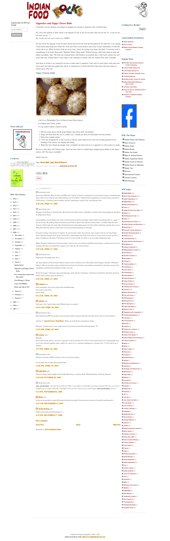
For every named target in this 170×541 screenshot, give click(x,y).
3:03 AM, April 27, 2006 (47, 249)
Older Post (116, 424)
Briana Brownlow (129, 292)
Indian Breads (130, 149)
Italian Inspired (128, 471)
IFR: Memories (128, 303)
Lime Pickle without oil (131, 70)
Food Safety (128, 445)
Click (125, 207)
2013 (15, 209)
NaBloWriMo (128, 193)
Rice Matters (128, 493)
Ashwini (41, 301)
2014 (15, 205)
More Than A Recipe (130, 196)
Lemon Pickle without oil (132, 68)
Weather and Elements (131, 363)
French (126, 448)
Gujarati (126, 326)
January (18, 298)
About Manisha (129, 41)
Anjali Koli (42, 371)
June (17, 255)
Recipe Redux (128, 357)
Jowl (125, 476)
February (18, 294)
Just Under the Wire (130, 400)
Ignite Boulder (128, 456)
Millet (125, 482)
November (19, 238)
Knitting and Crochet (130, 286)
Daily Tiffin (127, 374)
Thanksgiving (128, 502)
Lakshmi (41, 284)
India (125, 218)
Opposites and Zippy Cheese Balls (54, 23)
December (18, 235)
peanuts (126, 422)
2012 (15, 212)
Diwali (126, 213)
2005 (15, 302)
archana (41, 335)
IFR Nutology (130, 181)
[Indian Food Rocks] (141, 10)
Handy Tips (129, 168)
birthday (126, 366)
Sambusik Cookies (130, 496)
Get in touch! (128, 44)
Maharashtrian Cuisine (131, 250)
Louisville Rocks (129, 238)
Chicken (126, 261)
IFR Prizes (127, 388)
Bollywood (127, 371)
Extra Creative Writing (131, 439)
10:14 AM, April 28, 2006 (47, 307)
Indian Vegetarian (129, 199)
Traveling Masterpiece (131, 315)
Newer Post (40, 424)
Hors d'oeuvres (130, 143)
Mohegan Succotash (130, 485)
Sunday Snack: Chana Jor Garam (134, 79)
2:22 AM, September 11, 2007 (49, 403)
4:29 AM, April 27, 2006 (47, 279)
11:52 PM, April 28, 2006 (47, 329)
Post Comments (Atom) (53, 429)
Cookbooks (127, 267)
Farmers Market (129, 442)
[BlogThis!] (39, 173)
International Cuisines (132, 174)
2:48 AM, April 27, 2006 (47, 203)
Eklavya (126, 377)
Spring (126, 360)
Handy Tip (127, 227)
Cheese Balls (44, 162)
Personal (126, 352)
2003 (15, 308)
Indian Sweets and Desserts (133, 241)
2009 (15, 222)
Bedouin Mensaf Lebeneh (132, 428)
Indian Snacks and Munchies (133, 224)
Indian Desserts (129, 278)
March (17, 291)
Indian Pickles (128, 281)
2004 (15, 305)
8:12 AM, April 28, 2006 (47, 295)
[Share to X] (41, 173)
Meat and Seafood (129, 204)
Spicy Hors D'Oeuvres (58, 162)
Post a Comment (41, 420)
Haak (125, 451)
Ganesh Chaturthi (129, 247)
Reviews (128, 171)
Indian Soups (129, 146)
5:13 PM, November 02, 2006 (49, 391)
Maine (125, 343)
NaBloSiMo (127, 490)
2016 (15, 198)
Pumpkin (126, 411)
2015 (15, 202)
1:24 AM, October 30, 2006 (48, 377)
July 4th (126, 397)
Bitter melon (128, 431)
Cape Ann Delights (20, 283)
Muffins (126, 488)
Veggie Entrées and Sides (132, 210)
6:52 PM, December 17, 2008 (49, 415)
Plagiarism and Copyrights (132, 312)
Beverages (127, 258)
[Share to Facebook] (44, 173)
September (19, 245)
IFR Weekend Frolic (130, 216)
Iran (125, 465)
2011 (15, 215)
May (16, 258)
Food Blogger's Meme (22, 280)
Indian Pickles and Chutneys (135, 139)
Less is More (128, 405)
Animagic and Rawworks (132, 369)
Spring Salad (18, 265)
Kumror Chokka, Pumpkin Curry (134, 73)
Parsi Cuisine (128, 349)
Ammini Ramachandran (131, 233)
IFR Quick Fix (128, 301)
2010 (15, 219)
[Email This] (37, 173)
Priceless (126, 354)
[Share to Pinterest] (46, 173)
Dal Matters (127, 244)
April (17, 262)
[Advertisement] (20, 81)
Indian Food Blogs (130, 335)
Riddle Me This (128, 414)
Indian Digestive (129, 459)
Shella (40, 397)
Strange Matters (129, 420)
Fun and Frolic (128, 295)
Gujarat (126, 386)
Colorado (127, 318)
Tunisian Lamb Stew (130, 87)
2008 (15, 225)
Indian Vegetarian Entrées (134, 158)
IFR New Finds (128, 332)
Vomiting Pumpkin (130, 505)
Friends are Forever (130, 383)
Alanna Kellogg (43, 408)
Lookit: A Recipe (129, 408)
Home (78, 424)
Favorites (127, 380)
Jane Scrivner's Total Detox (54, 321)
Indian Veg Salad (129, 306)
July (16, 252)
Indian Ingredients (130, 462)
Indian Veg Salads (131, 152)
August (17, 248)
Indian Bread (128, 275)
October (18, 242)
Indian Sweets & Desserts (134, 162)
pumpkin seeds (129, 507)
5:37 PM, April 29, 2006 (47, 349)
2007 (15, 229)
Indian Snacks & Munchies (134, 165)
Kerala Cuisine (128, 284)
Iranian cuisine (128, 468)
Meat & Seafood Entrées (133, 155)
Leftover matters (129, 340)
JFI (125, 394)
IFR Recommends (129, 454)
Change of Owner (129, 434)
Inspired (126, 391)
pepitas (126, 425)
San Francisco (128, 499)
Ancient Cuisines (131, 177)
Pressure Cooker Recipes (132, 230)
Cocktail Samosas (129, 76)
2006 (15, 232)
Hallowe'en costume (130, 329)
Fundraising (128, 272)
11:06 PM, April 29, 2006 (47, 365)
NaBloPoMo (127, 201)
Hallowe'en (127, 235)
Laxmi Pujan (128, 403)
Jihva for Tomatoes (130, 473)
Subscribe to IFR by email (20, 24)
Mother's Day (128, 309)
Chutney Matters (129, 264)
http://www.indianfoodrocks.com (94, 537)
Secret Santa (128, 417)
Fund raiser (127, 269)
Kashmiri (126, 479)
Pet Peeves (127, 252)
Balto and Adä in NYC (22, 287)
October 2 (127, 289)
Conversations (128, 320)
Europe (126, 323)
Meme (125, 346)
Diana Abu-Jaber (129, 437)
